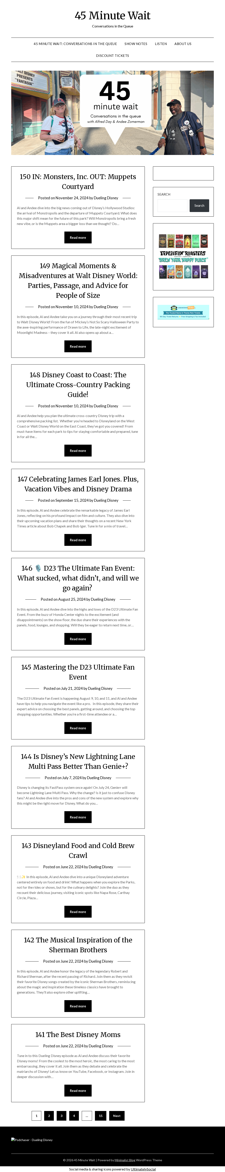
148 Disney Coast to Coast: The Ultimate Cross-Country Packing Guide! (78, 385)
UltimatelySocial (143, 1169)
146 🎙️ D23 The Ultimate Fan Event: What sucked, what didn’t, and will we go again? (78, 578)
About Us (182, 44)
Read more (78, 237)
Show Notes (136, 44)
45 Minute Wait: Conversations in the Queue (75, 44)
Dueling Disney (106, 198)
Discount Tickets (112, 56)
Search (164, 194)
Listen (161, 44)
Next (117, 1116)
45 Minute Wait (112, 15)
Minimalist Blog (125, 1160)
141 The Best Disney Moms (78, 1034)
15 (100, 1116)
